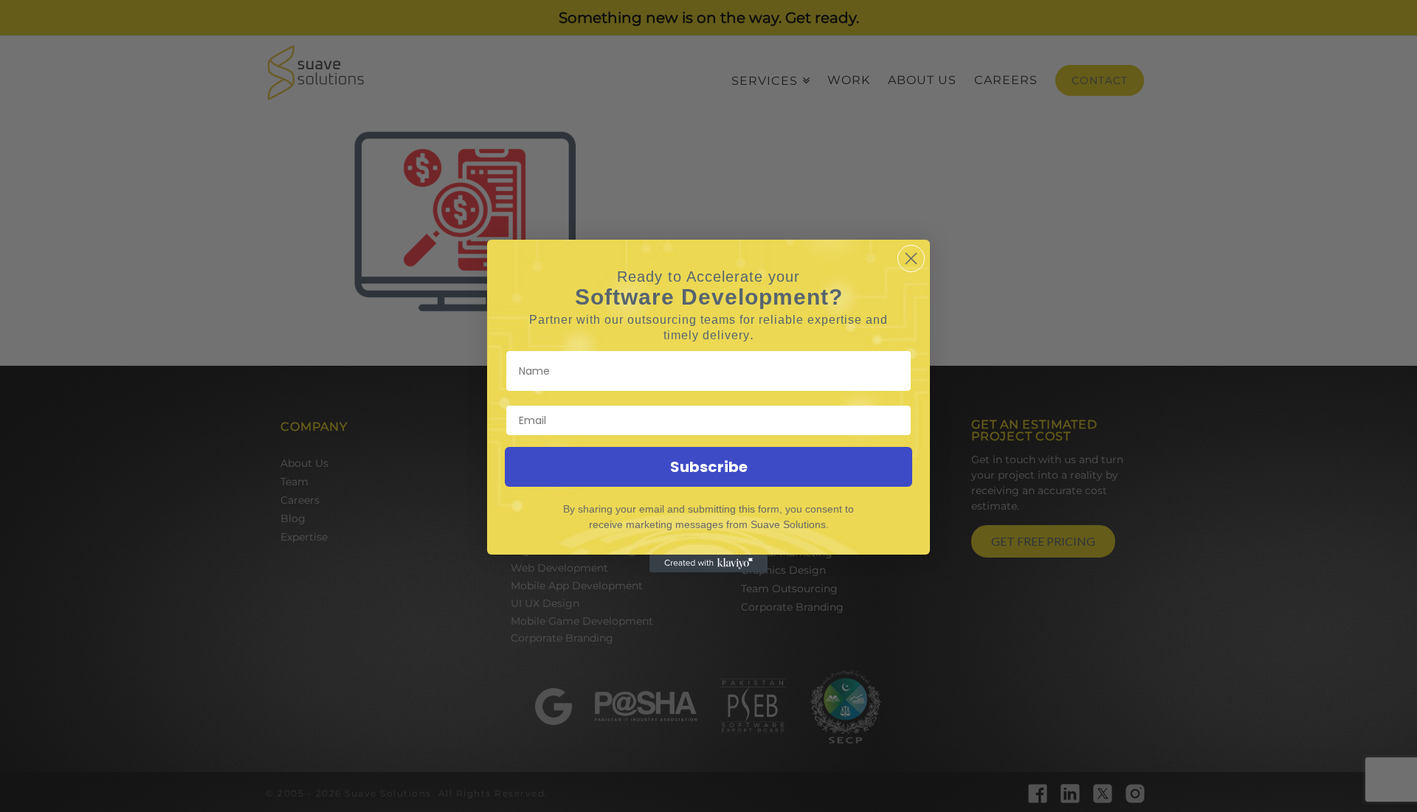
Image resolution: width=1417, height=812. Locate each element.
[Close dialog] (911, 258)
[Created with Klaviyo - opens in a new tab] (708, 563)
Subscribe (709, 467)
